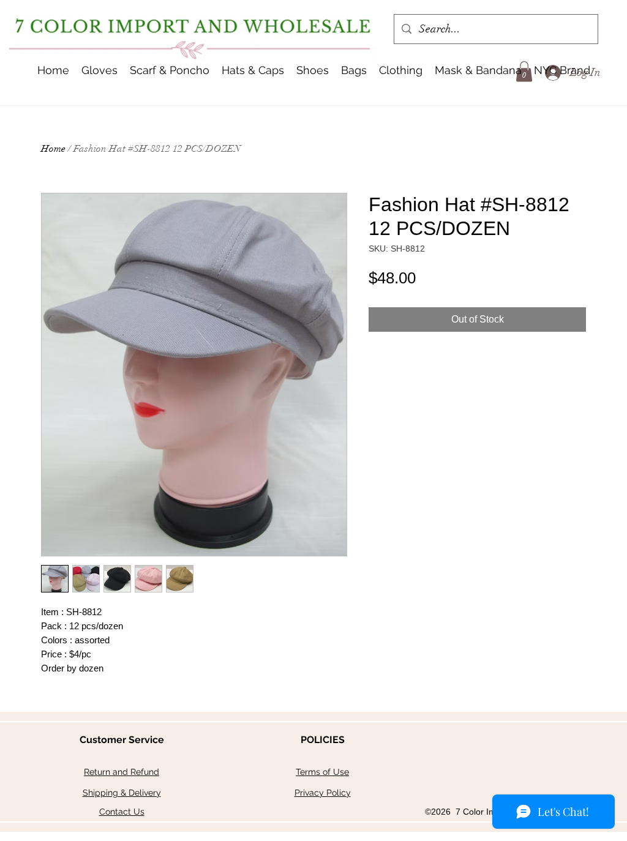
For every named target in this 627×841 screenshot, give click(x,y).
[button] (253, 70)
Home (53, 149)
